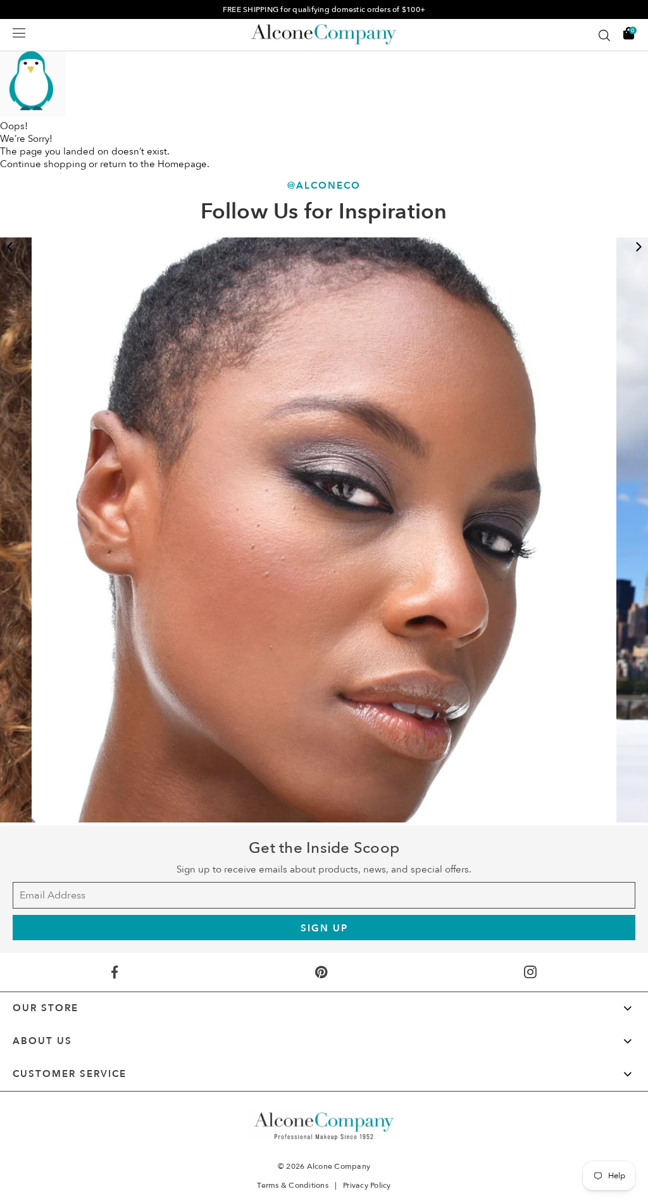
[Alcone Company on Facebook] (114, 972)
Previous (9, 246)
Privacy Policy (367, 1185)
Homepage (182, 164)
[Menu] (19, 33)
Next (638, 246)
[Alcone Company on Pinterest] (321, 972)
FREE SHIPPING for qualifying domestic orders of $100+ (324, 9)
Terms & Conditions (292, 1185)
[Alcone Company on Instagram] (530, 972)
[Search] (604, 35)
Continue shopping (43, 164)
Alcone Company (339, 1166)
